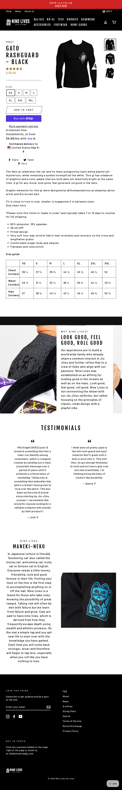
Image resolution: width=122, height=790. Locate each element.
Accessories (42, 24)
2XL (20, 100)
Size (9, 87)
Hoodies (72, 19)
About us (29, 11)
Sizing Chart (69, 711)
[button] (14, 68)
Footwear (61, 24)
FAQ (65, 691)
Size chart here (16, 205)
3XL (31, 100)
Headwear (88, 19)
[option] (61, 4)
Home (9, 41)
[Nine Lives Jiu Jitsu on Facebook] (14, 716)
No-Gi (51, 19)
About (66, 696)
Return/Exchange (72, 726)
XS (10, 92)
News (18, 11)
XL (10, 100)
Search (66, 716)
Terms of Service (72, 721)
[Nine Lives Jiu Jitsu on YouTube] (20, 716)
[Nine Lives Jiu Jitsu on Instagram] (8, 716)
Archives (67, 706)
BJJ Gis (39, 19)
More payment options (23, 126)
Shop (9, 11)
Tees (61, 19)
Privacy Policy (70, 731)
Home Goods (79, 24)
